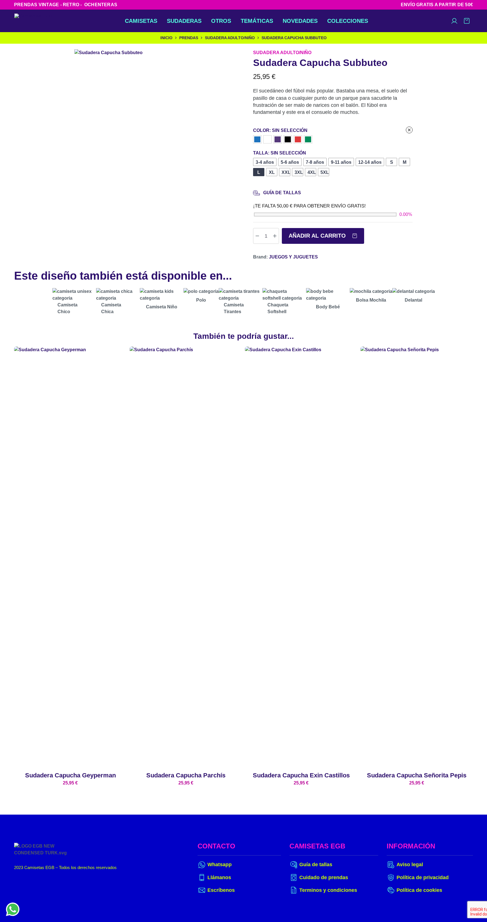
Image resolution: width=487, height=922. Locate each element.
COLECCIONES (347, 21)
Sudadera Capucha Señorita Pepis (416, 775)
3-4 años (265, 162)
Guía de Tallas (282, 192)
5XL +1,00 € (324, 172)
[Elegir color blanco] (267, 139)
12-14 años (370, 162)
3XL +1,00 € (299, 172)
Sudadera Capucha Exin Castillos (301, 775)
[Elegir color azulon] (257, 139)
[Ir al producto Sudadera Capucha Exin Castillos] (301, 557)
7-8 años (315, 162)
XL (272, 172)
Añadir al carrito (318, 236)
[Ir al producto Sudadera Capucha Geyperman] (70, 557)
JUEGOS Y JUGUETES (293, 257)
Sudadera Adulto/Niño (230, 38)
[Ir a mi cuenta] (454, 20)
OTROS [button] (221, 21)
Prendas (188, 38)
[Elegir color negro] (288, 139)
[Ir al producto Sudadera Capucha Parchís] (186, 557)
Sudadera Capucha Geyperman (70, 775)
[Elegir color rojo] (298, 139)
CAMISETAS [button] (141, 21)
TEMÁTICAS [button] (257, 21)
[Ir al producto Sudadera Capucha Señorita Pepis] (416, 557)
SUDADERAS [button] (184, 21)
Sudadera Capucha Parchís (185, 775)
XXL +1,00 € (286, 172)
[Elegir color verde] (308, 139)
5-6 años (290, 162)
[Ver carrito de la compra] (466, 20)
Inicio (166, 38)
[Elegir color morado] (277, 139)
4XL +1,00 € (311, 172)
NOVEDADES (300, 21)
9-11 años (341, 162)
